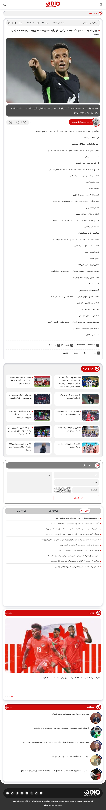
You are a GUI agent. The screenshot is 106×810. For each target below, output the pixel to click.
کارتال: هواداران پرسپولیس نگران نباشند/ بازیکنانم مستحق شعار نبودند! (19, 447)
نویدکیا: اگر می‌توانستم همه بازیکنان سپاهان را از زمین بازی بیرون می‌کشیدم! (72, 534)
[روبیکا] (27, 793)
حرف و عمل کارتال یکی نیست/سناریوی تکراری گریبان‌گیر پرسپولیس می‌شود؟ (20, 414)
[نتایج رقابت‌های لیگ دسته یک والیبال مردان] (90, 448)
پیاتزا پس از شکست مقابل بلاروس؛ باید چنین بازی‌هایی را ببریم (77, 566)
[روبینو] (22, 793)
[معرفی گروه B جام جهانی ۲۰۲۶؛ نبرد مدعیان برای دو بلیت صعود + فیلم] (53, 646)
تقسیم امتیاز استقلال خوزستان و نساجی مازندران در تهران (79, 550)
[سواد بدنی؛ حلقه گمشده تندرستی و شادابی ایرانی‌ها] (95, 760)
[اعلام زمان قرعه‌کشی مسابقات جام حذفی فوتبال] (90, 431)
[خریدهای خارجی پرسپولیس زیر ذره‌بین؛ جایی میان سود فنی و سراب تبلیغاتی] (95, 732)
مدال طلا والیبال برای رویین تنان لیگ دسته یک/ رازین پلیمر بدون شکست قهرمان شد (19, 430)
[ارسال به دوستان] (20, 23)
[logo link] (53, 4)
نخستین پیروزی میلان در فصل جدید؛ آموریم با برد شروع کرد (77, 518)
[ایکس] (31, 793)
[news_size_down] (24, 122)
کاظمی (65, 353)
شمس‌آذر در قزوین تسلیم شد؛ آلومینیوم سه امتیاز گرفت (79, 545)
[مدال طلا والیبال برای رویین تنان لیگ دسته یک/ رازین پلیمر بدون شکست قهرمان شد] (42, 431)
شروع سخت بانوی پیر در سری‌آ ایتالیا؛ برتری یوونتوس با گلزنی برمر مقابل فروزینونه (70, 539)
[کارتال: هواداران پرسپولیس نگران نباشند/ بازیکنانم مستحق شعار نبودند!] (42, 448)
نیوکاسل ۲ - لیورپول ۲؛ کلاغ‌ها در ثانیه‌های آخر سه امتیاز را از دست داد (75, 561)
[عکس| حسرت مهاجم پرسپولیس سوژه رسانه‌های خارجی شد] (90, 415)
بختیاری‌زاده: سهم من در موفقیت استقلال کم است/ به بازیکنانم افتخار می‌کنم (72, 529)
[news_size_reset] (17, 122)
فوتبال (85, 23)
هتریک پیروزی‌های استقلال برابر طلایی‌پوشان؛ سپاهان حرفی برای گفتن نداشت (72, 555)
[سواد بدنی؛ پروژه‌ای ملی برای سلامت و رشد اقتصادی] (95, 718)
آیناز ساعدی (76, 122)
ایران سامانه (47, 805)
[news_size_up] (10, 122)
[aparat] (12, 793)
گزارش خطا (65, 345)
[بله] (41, 793)
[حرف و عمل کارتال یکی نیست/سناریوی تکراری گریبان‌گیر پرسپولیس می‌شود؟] (42, 415)
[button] (12, 696)
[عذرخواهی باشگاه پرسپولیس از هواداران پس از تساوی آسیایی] (42, 399)
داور (84, 353)
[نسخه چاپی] (9, 23)
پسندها (53, 345)
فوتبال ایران (93, 23)
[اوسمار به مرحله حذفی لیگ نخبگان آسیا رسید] (90, 399)
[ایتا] (36, 793)
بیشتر (10, 613)
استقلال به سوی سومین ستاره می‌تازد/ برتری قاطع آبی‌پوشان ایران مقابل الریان (20, 380)
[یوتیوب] (7, 793)
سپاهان (75, 353)
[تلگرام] (17, 793)
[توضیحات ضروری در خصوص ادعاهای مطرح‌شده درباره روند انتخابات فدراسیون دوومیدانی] (95, 746)
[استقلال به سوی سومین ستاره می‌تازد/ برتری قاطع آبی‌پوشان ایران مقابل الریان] (42, 381)
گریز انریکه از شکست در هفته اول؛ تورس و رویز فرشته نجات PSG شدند (74, 523)
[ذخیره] (15, 23)
